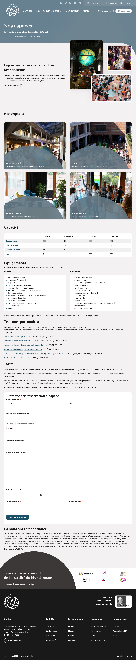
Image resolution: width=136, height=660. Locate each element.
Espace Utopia (14, 213)
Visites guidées (52, 640)
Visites (86, 11)
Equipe (71, 635)
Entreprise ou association (17, 413)
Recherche (112, 3)
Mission (71, 631)
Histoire (71, 626)
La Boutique (107, 11)
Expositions (50, 626)
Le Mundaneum (72, 11)
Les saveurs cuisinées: (13, 353)
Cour (74, 163)
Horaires (116, 626)
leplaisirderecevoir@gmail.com (35, 341)
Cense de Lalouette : (12, 345)
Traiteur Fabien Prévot (13, 349)
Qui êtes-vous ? (96, 3)
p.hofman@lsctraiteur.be (32, 353)
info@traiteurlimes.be (26, 336)
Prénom (9, 403)
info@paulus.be (24, 358)
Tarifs (115, 635)
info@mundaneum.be (19, 632)
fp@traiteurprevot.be (33, 349)
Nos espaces (73, 640)
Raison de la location (16, 452)
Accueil (7, 36)
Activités (27, 11)
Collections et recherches (48, 11)
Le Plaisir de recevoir (12, 341)
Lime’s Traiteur (10, 336)
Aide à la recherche (99, 640)
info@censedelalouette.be (32, 345)
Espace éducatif (81, 213)
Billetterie (125, 11)
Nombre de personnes (16, 440)
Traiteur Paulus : (10, 358)
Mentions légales (27, 656)
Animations (50, 635)
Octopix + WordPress (124, 656)
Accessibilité (118, 631)
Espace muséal (14, 163)
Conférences (51, 631)
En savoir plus (102, 605)
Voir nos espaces (11, 86)
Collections (95, 635)
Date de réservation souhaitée (20, 490)
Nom (71, 403)
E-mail (9, 429)
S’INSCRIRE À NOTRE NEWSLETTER (17, 584)
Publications (96, 631)
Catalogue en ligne (98, 626)
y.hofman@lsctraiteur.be (55, 353)
